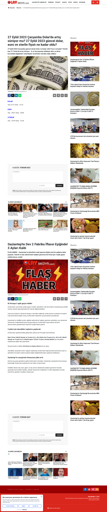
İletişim (21, 489)
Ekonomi (82, 2)
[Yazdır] (54, 95)
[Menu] (97, 2)
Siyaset (58, 2)
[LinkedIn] (16, 95)
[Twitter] (12, 95)
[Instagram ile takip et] (93, 489)
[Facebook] (9, 95)
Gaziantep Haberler (39, 2)
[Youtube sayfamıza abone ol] (89, 489)
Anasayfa (12, 7)
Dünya (75, 2)
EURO (10, 109)
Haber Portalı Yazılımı (55, 508)
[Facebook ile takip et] (85, 489)
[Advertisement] (53, 22)
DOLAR (10, 101)
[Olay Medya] (18, 2)
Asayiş (64, 2)
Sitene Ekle (36, 489)
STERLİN (11, 117)
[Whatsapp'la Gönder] (19, 95)
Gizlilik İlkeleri (28, 489)
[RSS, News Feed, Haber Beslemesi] (97, 489)
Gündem (51, 2)
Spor (70, 2)
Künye (15, 489)
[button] (58, 95)
